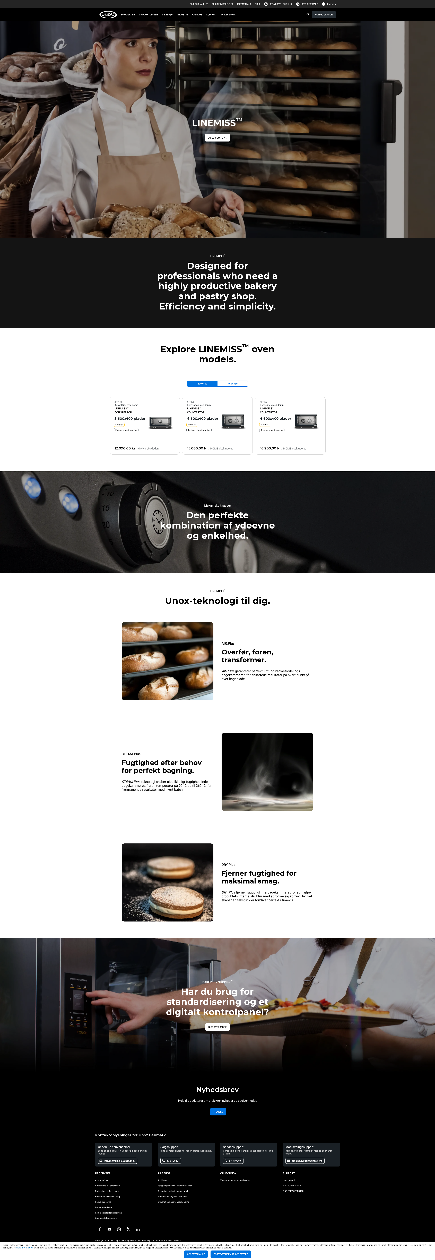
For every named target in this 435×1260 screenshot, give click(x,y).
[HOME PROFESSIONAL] (109, 14)
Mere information (24, 1247)
